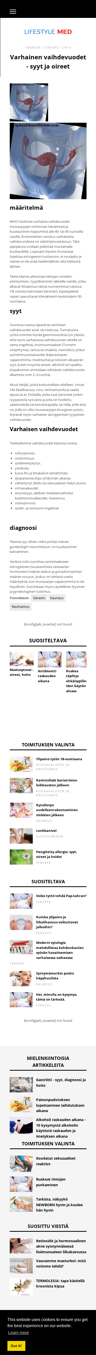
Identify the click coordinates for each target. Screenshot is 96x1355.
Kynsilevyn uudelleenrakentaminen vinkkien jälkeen (57, 810)
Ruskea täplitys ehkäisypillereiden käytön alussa (78, 681)
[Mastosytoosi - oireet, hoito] (22, 659)
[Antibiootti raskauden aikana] (50, 659)
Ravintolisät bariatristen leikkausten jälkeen (56, 783)
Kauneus (56, 598)
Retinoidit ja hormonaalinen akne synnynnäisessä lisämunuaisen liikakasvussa (61, 1246)
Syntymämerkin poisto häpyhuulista (55, 976)
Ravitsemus (20, 606)
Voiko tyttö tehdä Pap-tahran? (61, 895)
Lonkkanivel (46, 830)
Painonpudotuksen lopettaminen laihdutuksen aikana (60, 1105)
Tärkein (32, 47)
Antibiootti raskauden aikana (47, 676)
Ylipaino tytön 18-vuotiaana (59, 759)
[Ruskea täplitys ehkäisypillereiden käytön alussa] (78, 659)
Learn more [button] (18, 1332)
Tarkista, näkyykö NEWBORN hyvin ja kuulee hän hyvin (59, 1205)
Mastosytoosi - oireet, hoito (21, 672)
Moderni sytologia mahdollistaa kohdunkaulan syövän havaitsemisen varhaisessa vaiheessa (60, 950)
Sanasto (39, 598)
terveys (51, 47)
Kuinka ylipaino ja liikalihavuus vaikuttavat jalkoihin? (57, 922)
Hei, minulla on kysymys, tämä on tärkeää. (56, 997)
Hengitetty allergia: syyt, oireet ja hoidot (56, 854)
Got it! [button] (16, 1346)
